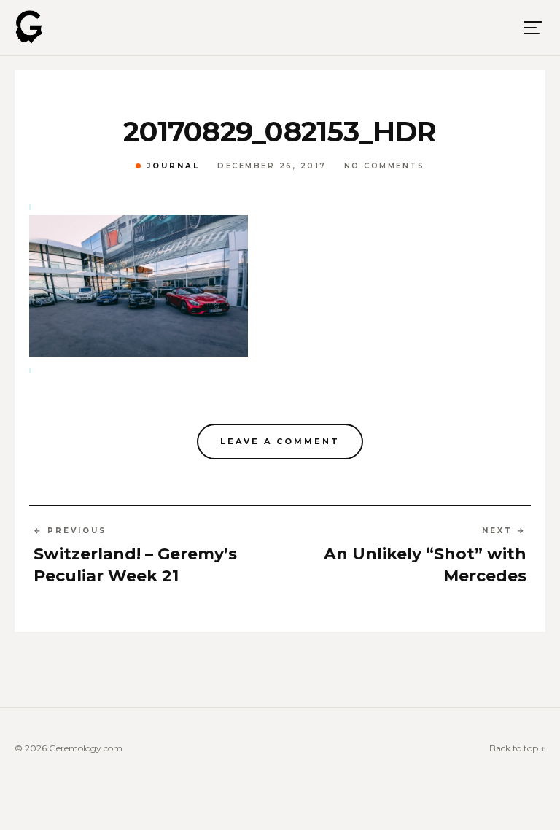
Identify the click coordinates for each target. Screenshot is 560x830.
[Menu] (533, 28)
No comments (384, 166)
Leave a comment (280, 441)
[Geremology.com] (29, 28)
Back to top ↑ (517, 747)
